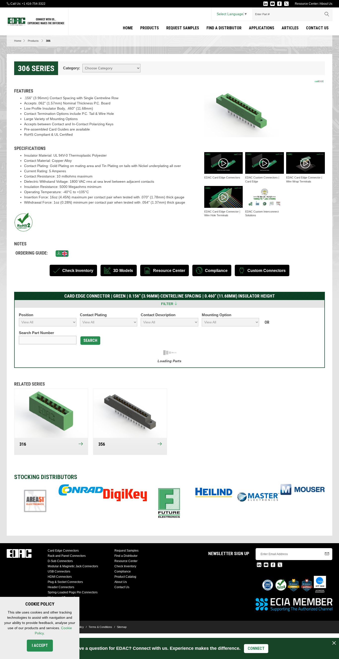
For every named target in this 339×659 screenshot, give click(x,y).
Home (128, 28)
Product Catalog (125, 576)
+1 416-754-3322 (33, 3)
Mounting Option (216, 315)
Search (90, 340)
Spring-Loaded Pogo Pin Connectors (73, 592)
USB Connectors (59, 571)
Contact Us (317, 28)
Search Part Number (36, 333)
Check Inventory (125, 566)
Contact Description (158, 315)
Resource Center (306, 3)
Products (149, 28)
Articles (290, 28)
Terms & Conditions (100, 626)
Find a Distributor (223, 28)
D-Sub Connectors (60, 561)
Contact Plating (93, 315)
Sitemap (122, 626)
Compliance (122, 571)
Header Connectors (61, 587)
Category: (71, 68)
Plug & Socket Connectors (65, 582)
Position (26, 315)
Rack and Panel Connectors (67, 556)
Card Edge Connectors (63, 550)
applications (261, 28)
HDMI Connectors (60, 576)
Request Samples (182, 28)
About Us (326, 3)
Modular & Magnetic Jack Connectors (73, 566)
